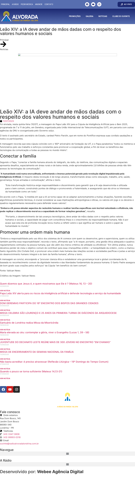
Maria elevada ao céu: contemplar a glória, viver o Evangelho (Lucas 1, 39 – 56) (44, 332)
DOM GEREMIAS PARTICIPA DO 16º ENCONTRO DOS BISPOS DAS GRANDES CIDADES (49, 303)
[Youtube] (93, 4)
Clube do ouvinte (121, 16)
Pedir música (27, 4)
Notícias (102, 16)
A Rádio (15, 4)
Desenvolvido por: (41, 471)
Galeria (89, 16)
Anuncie (38, 4)
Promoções (74, 16)
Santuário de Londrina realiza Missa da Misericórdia (29, 322)
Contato (49, 4)
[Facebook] (87, 4)
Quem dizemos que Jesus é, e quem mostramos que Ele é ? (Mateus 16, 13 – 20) (46, 283)
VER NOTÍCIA (5, 291)
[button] (67, 453)
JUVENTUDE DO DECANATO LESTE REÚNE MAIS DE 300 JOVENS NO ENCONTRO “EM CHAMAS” (55, 342)
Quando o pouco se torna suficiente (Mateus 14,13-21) (31, 371)
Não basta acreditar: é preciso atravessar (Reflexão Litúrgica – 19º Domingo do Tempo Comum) (54, 361)
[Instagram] (99, 4)
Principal (5, 4)
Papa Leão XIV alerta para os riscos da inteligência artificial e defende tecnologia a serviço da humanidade (60, 293)
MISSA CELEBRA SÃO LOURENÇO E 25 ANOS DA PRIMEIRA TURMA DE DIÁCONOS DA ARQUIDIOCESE (58, 313)
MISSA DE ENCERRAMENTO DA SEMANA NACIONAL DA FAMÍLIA (37, 351)
